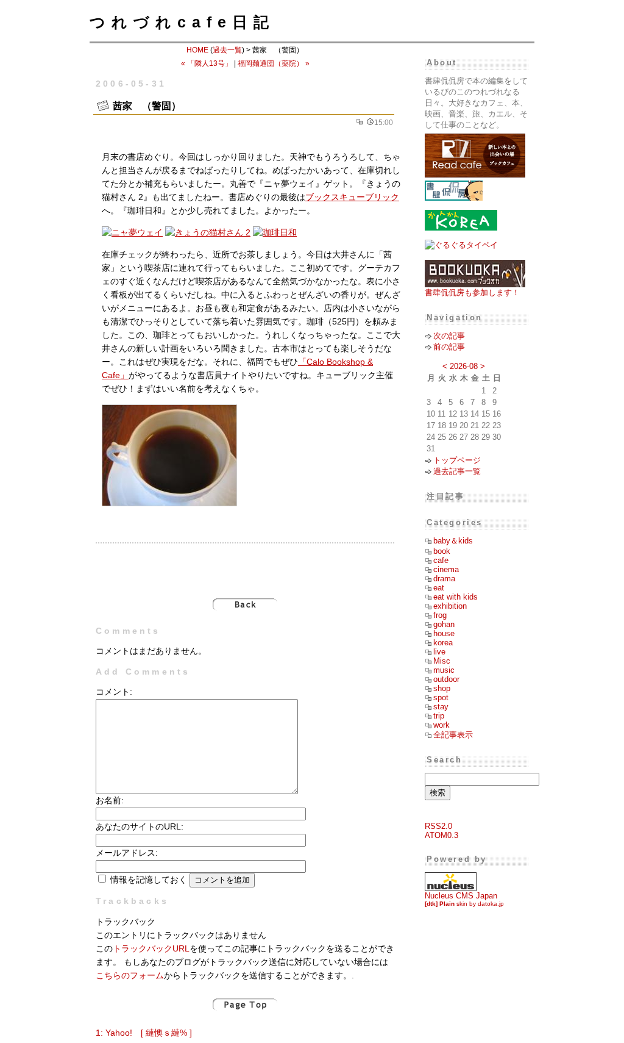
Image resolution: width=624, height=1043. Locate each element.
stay (440, 706)
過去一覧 (227, 50)
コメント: (114, 692)
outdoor (446, 679)
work (441, 724)
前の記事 (449, 346)
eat (438, 587)
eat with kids (455, 596)
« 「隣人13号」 (206, 63)
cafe (440, 560)
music (444, 670)
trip (438, 715)
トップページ (457, 460)
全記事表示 (453, 734)
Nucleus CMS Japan (461, 895)
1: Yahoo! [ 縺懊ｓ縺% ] (144, 1033)
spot (440, 697)
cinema (446, 569)
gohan (444, 624)
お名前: (110, 800)
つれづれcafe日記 (182, 21)
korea (443, 642)
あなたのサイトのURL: (139, 826)
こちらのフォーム (130, 975)
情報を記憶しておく (148, 879)
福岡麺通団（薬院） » (274, 63)
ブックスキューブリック (352, 197)
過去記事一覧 (457, 471)
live (439, 651)
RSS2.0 (438, 826)
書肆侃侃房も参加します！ (472, 292)
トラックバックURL (151, 948)
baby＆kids (453, 540)
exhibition (450, 606)
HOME (197, 50)
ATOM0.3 (441, 835)
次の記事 (449, 335)
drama (444, 578)
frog (440, 615)
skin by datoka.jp (464, 903)
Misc (441, 660)
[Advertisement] (245, 564)
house (444, 633)
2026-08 (464, 366)
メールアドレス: (127, 853)
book (441, 551)
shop (441, 688)
